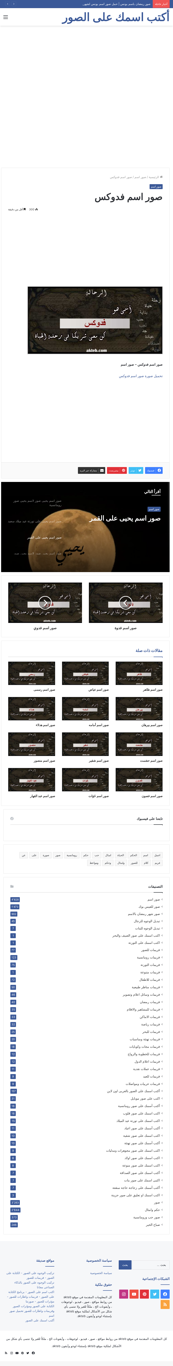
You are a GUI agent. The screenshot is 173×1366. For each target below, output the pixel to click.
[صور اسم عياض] (85, 673)
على (34, 855)
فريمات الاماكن (150, 1017)
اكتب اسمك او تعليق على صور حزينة (135, 1195)
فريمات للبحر (151, 1032)
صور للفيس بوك (149, 906)
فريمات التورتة (150, 965)
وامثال (121, 862)
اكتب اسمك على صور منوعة (141, 1165)
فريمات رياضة (150, 1024)
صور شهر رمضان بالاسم (144, 914)
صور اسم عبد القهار (42, 796)
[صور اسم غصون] (139, 779)
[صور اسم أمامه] (85, 708)
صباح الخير (153, 1224)
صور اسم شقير (99, 760)
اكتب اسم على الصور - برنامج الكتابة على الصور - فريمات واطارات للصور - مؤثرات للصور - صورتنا (30, 1296)
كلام (146, 862)
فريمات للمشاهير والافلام (143, 1009)
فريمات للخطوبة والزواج (144, 1054)
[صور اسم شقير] (85, 744)
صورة (46, 855)
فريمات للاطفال (149, 979)
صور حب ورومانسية (146, 1217)
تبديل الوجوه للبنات (147, 928)
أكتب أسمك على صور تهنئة (142, 1143)
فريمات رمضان (150, 1002)
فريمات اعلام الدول (147, 1061)
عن (23, 855)
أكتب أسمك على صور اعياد (142, 1128)
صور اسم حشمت (151, 760)
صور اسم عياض (99, 689)
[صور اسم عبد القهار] (31, 779)
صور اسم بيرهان (152, 725)
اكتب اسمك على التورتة (144, 942)
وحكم (108, 862)
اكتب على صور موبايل (145, 1098)
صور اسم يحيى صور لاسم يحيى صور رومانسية (118, 522)
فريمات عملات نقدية (146, 1069)
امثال (108, 855)
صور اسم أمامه (99, 725)
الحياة (120, 855)
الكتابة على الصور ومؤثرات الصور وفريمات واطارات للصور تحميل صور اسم (31, 1310)
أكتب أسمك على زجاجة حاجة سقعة (136, 1188)
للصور (134, 862)
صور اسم (140, 177)
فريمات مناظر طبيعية (146, 987)
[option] (85, 527)
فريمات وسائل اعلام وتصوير (141, 994)
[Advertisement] (86, 61)
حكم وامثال (152, 1210)
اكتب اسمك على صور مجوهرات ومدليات (133, 1150)
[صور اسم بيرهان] (139, 708)
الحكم (133, 855)
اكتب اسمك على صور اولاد (142, 1158)
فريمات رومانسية (148, 957)
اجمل (157, 855)
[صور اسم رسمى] (31, 673)
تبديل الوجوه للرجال (147, 921)
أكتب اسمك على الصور (39, 1320)
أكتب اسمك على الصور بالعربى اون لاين (133, 1091)
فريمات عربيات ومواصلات (143, 1084)
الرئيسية (154, 177)
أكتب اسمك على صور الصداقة (140, 1173)
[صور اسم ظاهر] (139, 673)
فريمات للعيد (151, 1076)
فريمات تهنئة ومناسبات (145, 1039)
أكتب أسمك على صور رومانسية (139, 1106)
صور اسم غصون (152, 796)
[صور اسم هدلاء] (31, 708)
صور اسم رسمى (44, 689)
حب (97, 855)
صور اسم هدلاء (45, 725)
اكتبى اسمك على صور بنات (142, 1180)
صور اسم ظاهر (153, 689)
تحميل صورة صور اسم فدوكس (141, 376)
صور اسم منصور (44, 760)
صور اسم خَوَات (99, 796)
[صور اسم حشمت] (139, 744)
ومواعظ (94, 862)
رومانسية (72, 855)
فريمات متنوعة (150, 972)
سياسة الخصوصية (101, 1273)
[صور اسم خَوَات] (85, 779)
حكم (85, 855)
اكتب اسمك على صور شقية (141, 1135)
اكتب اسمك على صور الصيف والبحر (136, 935)
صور (57, 855)
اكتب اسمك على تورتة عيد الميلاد (138, 1121)
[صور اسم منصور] (31, 744)
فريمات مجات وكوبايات (144, 1046)
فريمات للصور (150, 950)
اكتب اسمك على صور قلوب (141, 1113)
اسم (145, 855)
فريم (157, 862)
